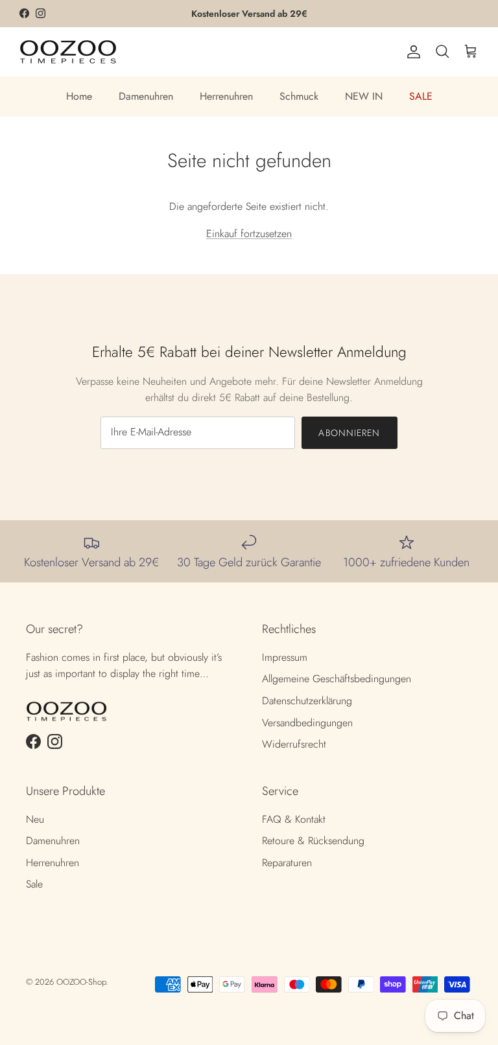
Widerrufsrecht (294, 744)
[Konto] (411, 52)
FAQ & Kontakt (294, 819)
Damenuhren (146, 96)
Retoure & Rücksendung (313, 840)
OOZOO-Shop (81, 982)
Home (79, 96)
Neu (35, 819)
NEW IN (364, 96)
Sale (34, 884)
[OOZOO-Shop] (68, 51)
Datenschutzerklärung (307, 700)
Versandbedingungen (307, 722)
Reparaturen (287, 862)
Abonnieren (349, 432)
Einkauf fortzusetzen (249, 233)
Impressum (284, 657)
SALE (421, 96)
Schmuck (298, 96)
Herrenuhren (226, 96)
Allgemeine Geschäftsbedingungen (336, 678)
